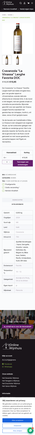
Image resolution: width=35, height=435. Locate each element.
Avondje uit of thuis (22, 278)
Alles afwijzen (17, 431)
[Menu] (32, 3)
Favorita (18, 265)
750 (17, 237)
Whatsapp (8, 367)
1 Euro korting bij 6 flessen (16, 181)
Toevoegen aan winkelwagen (23, 163)
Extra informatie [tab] (17, 204)
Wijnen (13, 178)
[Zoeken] (21, 3)
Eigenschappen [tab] (17, 200)
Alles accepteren (17, 420)
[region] (17, 416)
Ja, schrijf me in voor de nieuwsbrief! (17, 327)
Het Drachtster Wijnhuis (11, 383)
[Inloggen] (24, 3)
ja (16, 285)
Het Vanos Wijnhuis (9, 386)
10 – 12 (18, 272)
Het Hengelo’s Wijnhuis (11, 381)
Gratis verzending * (12, 187)
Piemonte (19, 290)
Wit (17, 222)
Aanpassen (17, 425)
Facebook (8, 364)
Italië (17, 227)
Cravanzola (20, 232)
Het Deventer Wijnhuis (10, 378)
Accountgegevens (9, 360)
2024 (18, 218)
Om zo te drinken (22, 281)
